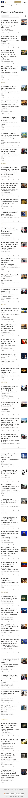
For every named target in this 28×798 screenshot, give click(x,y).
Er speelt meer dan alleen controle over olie (10, 440)
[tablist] (10, 16)
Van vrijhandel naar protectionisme (10, 155)
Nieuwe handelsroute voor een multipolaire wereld (9, 73)
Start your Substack (9, 793)
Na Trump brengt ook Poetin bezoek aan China (8, 248)
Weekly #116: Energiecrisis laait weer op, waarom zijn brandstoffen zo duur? (9, 102)
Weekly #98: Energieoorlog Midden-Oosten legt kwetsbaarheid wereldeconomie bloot (9, 404)
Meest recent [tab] (5, 16)
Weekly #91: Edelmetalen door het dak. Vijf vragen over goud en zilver (9, 518)
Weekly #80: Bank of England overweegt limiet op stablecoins (10, 693)
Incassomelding (14, 791)
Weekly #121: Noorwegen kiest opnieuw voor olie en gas (9, 22)
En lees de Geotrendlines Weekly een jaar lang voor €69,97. (9, 360)
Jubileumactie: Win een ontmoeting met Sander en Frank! (9, 356)
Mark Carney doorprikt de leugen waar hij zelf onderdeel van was (9, 538)
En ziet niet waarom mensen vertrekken (8, 710)
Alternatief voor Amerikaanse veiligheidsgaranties (8, 57)
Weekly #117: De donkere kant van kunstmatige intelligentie (9, 88)
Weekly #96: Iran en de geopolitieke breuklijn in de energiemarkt (10, 436)
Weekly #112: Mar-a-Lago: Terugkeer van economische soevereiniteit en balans (10, 169)
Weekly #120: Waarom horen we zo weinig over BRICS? (10, 37)
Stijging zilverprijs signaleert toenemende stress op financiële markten (9, 760)
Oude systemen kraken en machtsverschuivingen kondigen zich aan (9, 489)
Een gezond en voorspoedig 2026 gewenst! (10, 583)
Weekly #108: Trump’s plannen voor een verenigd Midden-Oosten (9, 229)
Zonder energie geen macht (8, 330)
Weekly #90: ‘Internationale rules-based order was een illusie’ (10, 533)
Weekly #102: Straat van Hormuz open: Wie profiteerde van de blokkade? (9, 326)
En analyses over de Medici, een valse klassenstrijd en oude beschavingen (9, 189)
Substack (7, 796)
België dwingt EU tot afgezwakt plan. (9, 615)
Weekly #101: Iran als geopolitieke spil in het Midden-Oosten (8, 341)
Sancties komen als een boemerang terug (10, 315)
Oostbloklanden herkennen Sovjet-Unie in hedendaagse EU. (10, 776)
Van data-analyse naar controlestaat (10, 92)
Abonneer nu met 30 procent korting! (8, 373)
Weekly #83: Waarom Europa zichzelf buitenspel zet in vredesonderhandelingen (10, 641)
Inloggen (24, 2)
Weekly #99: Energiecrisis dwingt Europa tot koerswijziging (9, 388)
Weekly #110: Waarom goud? (10, 199)
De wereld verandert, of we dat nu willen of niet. (10, 729)
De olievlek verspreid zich (7, 475)
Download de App (20, 793)
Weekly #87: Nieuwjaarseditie (6, 579)
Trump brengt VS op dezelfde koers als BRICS (10, 40)
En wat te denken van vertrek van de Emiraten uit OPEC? (9, 295)
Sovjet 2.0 (3, 504)
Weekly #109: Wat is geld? (9, 212)
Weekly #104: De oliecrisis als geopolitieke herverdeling (9, 291)
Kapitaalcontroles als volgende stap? (9, 139)
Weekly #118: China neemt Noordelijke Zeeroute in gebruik (9, 68)
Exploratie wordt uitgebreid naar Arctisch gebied (9, 26)
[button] (2, 5)
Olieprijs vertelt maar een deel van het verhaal (10, 107)
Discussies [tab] (15, 16)
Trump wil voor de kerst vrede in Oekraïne (9, 681)
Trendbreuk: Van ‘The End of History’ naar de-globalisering (9, 265)
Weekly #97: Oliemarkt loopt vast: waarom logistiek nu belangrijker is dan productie (10, 420)
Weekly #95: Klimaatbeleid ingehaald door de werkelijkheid (9, 455)
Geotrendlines (8, 363)
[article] (14, 26)
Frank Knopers (10, 75)
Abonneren (18, 2)
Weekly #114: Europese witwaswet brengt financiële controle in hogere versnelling (10, 135)
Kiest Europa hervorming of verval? (10, 630)
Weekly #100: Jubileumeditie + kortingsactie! (10, 369)
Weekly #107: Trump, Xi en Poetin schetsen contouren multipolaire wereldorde (9, 244)
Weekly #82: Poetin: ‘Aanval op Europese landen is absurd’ (10, 660)
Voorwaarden (20, 789)
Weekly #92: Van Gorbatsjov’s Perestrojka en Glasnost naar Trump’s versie (10, 501)
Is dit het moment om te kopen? (9, 522)
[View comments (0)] (8, 33)
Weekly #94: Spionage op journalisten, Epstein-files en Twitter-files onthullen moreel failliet (10, 472)
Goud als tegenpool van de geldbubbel (8, 744)
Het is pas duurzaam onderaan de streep (10, 460)
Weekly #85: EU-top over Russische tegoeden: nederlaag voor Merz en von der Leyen (10, 610)
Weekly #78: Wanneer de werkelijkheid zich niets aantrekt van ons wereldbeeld (9, 725)
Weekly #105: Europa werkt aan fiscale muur (10, 276)
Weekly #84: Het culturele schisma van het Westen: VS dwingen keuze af (10, 626)
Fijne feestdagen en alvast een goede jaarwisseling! (9, 598)
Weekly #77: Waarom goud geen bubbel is (9, 740)
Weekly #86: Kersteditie (9, 596)
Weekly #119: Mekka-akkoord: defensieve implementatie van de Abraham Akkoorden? (8, 52)
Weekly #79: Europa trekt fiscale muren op (9, 707)
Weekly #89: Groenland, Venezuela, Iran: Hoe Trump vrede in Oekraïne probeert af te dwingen (10, 549)
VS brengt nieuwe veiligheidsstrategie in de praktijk (9, 568)
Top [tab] (11, 16)
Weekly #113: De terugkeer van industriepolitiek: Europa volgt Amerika (9, 151)
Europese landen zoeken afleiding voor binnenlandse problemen (10, 665)
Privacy (15, 789)
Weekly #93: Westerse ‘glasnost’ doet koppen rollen (10, 485)
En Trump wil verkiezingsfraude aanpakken (9, 123)
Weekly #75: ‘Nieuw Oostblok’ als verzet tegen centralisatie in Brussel (9, 772)
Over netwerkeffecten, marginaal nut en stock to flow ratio (9, 202)
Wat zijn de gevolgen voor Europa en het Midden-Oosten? (10, 424)
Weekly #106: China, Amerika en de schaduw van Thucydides (10, 260)
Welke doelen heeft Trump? (8, 345)
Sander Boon (10, 30)
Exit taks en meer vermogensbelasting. (6, 279)
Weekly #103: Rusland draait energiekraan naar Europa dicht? (10, 310)
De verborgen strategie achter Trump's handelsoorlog (9, 173)
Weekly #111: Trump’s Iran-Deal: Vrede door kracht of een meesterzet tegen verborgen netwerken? (9, 185)
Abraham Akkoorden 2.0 (7, 233)
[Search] (25, 16)
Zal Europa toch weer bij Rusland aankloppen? (9, 408)
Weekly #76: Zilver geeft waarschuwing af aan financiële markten (9, 755)
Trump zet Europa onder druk (8, 553)
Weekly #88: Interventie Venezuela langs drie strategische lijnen (9, 564)
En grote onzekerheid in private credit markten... (9, 392)
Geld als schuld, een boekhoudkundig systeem (8, 214)
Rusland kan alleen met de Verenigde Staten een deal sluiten (9, 645)
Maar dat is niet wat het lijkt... (8, 697)
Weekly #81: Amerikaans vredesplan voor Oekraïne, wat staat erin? (9, 677)
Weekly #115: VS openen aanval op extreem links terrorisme (8, 119)
